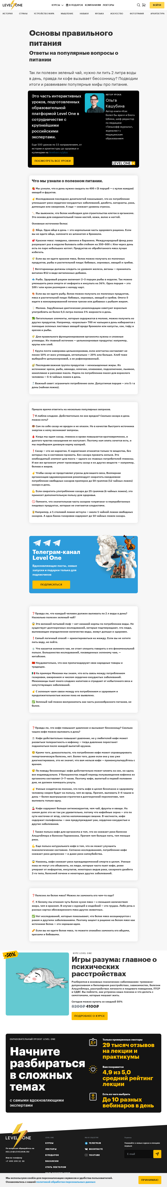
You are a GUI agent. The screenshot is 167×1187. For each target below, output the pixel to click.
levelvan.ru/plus (58, 152)
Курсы (56, 5)
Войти (157, 5)
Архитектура (157, 14)
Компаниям (93, 5)
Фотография (137, 14)
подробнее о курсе (89, 1016)
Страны (23, 14)
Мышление (67, 14)
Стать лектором (55, 1167)
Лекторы (108, 5)
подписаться (51, 584)
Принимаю (150, 1180)
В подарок (76, 5)
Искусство (116, 14)
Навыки (84, 14)
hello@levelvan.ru (17, 1151)
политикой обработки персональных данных (66, 1182)
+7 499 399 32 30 (15, 1161)
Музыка (99, 14)
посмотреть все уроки (53, 161)
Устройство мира (44, 14)
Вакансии (52, 1161)
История (8, 14)
